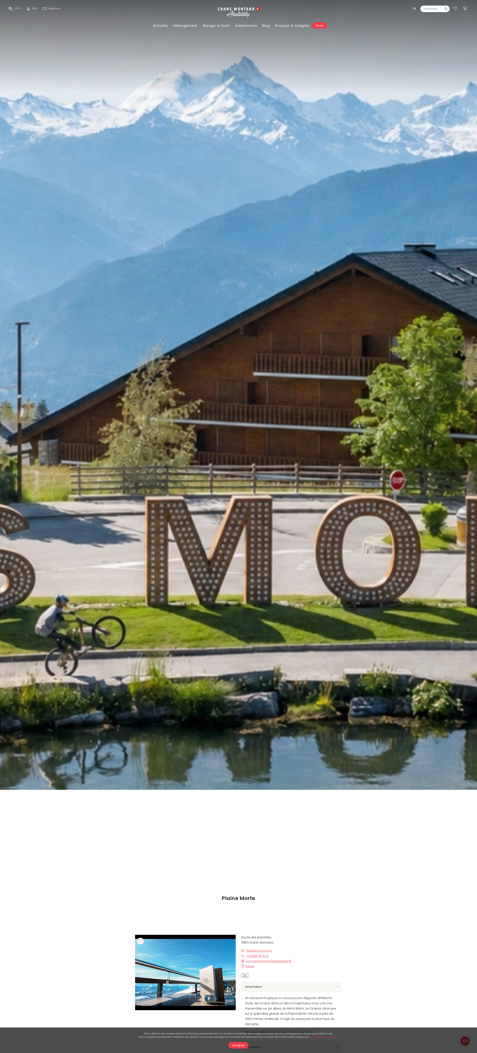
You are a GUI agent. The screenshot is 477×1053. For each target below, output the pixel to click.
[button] (36, 395)
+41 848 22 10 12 (257, 956)
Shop (319, 25)
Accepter (238, 1045)
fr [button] (414, 9)
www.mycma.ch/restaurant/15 (268, 961)
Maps (250, 966)
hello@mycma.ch (259, 951)
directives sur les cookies (323, 1036)
